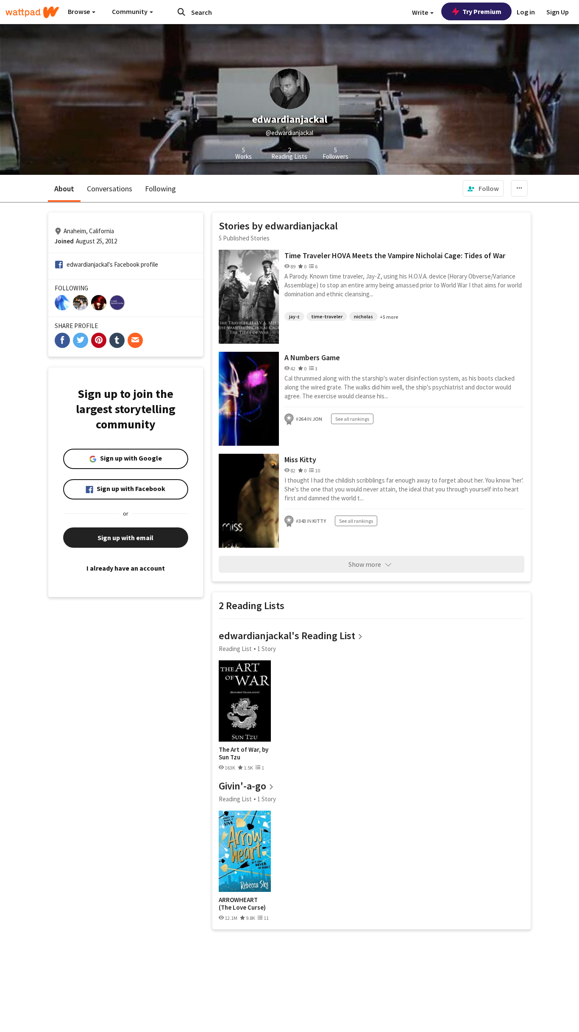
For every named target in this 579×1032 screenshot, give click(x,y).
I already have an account (125, 568)
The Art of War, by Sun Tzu (243, 753)
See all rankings (352, 419)
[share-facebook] (62, 340)
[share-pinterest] (98, 340)
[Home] (32, 12)
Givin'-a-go (242, 785)
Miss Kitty (300, 459)
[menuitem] (483, 188)
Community (130, 11)
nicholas (363, 316)
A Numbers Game (312, 357)
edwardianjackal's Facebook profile (112, 264)
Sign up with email (125, 537)
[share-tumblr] (117, 340)
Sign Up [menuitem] (557, 12)
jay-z (294, 316)
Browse (79, 11)
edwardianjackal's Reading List (287, 635)
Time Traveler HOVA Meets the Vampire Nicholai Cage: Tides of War (394, 255)
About (64, 188)
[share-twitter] (80, 340)
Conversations (109, 188)
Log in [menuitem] (526, 12)
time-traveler (326, 316)
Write (420, 12)
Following (160, 188)
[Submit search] (181, 12)
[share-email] (135, 340)
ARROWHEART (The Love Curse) (242, 903)
